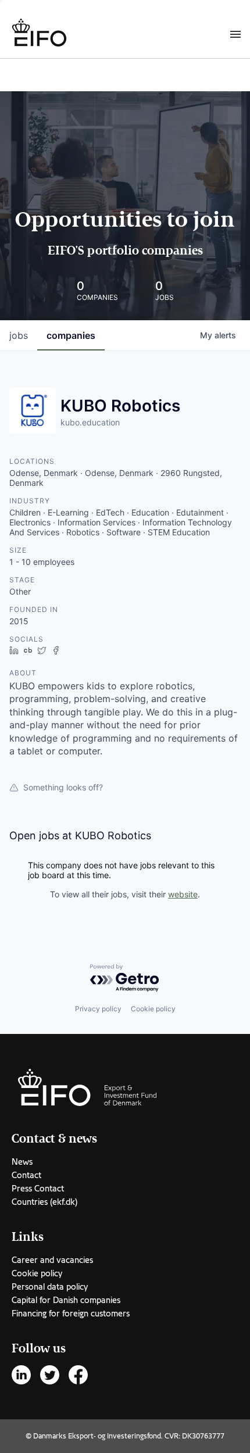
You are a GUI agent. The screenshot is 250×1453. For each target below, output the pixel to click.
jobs (18, 335)
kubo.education (90, 422)
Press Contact (38, 1188)
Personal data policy (50, 1286)
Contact (26, 1175)
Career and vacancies (52, 1260)
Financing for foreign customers (71, 1313)
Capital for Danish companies (66, 1300)
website (183, 894)
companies (71, 335)
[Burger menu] (235, 34)
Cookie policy (153, 1008)
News (22, 1161)
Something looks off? (63, 787)
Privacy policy (98, 1008)
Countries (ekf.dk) (44, 1202)
